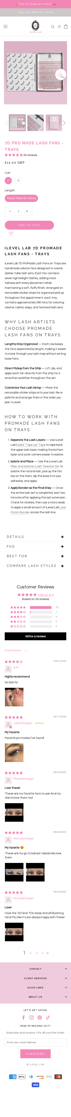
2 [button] (30, 953)
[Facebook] (23, 1017)
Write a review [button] (35, 636)
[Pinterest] (39, 1017)
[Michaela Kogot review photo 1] (14, 812)
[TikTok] (48, 1017)
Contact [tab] (35, 969)
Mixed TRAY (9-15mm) (21, 198)
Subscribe (35, 1053)
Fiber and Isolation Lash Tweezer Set (35, 466)
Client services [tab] (35, 978)
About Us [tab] (35, 997)
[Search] (53, 26)
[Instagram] (31, 1017)
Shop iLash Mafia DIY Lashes (35, 12)
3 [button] (37, 953)
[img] (14, 661)
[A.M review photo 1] (14, 697)
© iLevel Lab (35, 1064)
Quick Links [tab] (35, 987)
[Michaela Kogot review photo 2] (35, 872)
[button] (14, 155)
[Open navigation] (5, 26)
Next (64, 123)
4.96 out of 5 (46, 595)
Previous (6, 123)
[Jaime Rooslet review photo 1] (14, 752)
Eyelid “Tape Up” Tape (30, 444)
